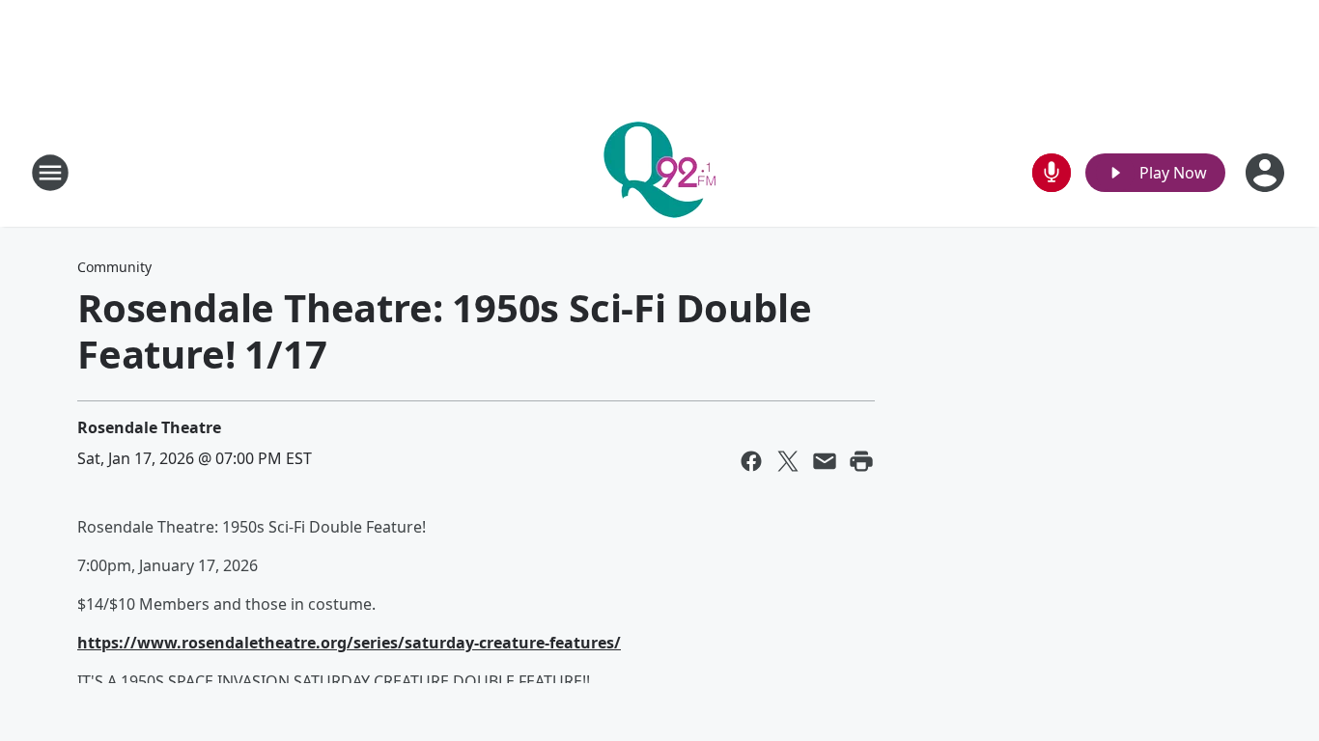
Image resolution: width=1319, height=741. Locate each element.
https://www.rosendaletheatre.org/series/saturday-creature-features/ (349, 642)
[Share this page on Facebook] (751, 461)
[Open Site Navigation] (50, 172)
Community (114, 267)
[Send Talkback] (1051, 172)
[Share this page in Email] (824, 461)
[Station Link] (659, 172)
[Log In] (1267, 172)
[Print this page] (861, 461)
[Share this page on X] (787, 461)
